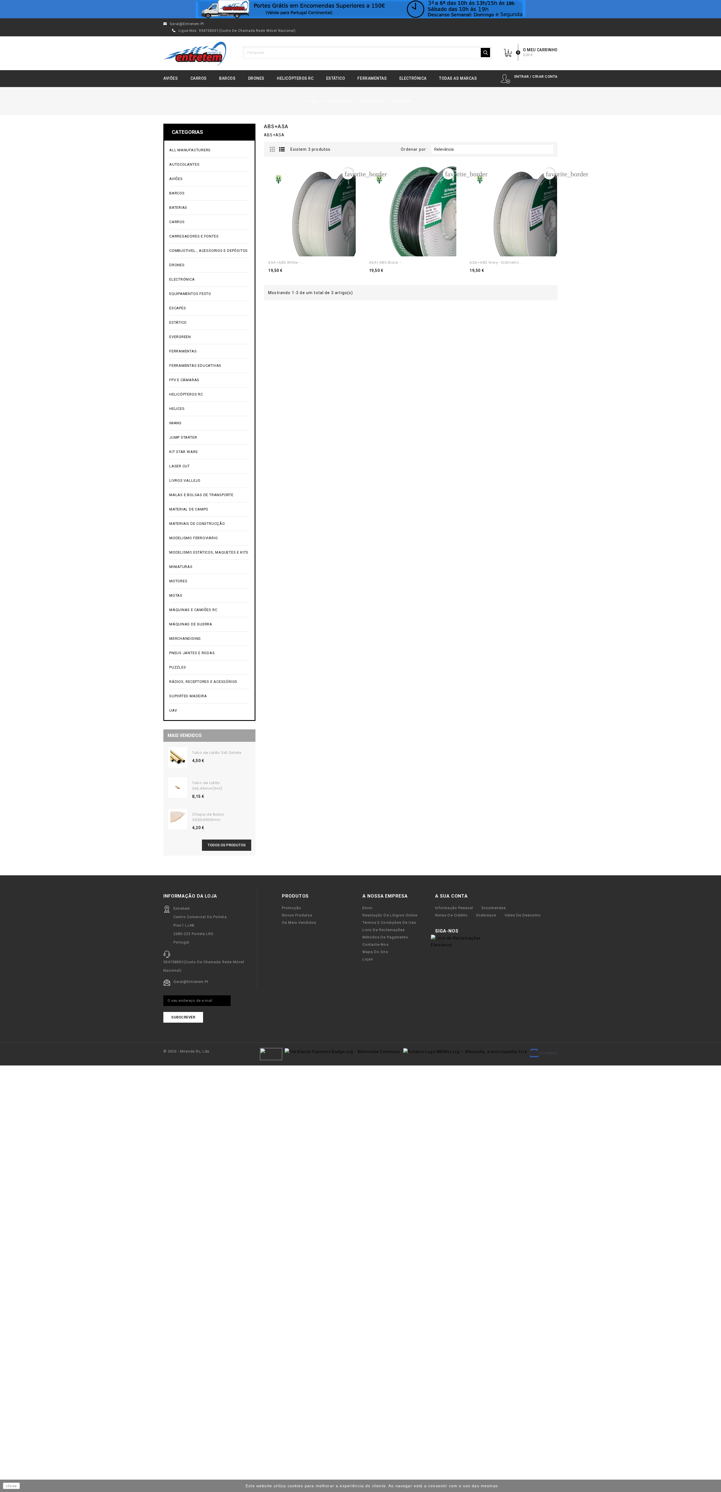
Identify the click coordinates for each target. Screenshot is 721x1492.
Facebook (465, 931)
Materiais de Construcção (208, 523)
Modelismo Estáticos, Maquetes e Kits (208, 552)
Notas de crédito (451, 915)
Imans (175, 423)
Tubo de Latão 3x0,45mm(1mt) (207, 785)
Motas (208, 595)
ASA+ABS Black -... (386, 262)
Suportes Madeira (188, 696)
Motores (208, 581)
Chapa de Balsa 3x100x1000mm (208, 817)
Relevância (491, 149)
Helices (208, 409)
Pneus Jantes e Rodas (192, 653)
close (11, 1486)
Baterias (208, 207)
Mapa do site (375, 952)
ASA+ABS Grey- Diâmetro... (495, 262)
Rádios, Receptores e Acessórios (203, 682)
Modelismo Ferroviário (208, 538)
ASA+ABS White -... (286, 262)
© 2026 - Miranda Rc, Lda (186, 1051)
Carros (198, 78)
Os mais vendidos (299, 922)
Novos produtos (297, 915)
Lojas (367, 959)
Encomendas (494, 908)
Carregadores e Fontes (208, 236)
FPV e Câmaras (208, 380)
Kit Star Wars (183, 452)
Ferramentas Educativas (195, 365)
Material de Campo (188, 509)
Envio (367, 908)
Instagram (484, 931)
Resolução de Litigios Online (389, 915)
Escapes (177, 308)
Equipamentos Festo (190, 294)
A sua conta (451, 896)
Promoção (291, 908)
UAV (208, 710)
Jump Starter (208, 437)
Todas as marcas (458, 78)
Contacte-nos (375, 944)
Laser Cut (179, 466)
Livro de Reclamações (383, 930)
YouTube (475, 931)
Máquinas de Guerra (190, 624)
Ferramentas (372, 78)
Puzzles (208, 667)
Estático (335, 78)
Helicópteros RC (295, 78)
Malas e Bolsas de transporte (201, 495)
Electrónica (413, 78)
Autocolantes (184, 164)
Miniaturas (208, 567)
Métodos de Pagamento (385, 937)
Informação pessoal (454, 908)
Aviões (170, 78)
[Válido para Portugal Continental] (360, 9)
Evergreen (180, 337)
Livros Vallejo (185, 480)
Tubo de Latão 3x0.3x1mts (216, 752)
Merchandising (208, 638)
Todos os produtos (227, 845)
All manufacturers (208, 150)
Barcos (227, 78)
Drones (256, 78)
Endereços (486, 915)
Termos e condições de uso (389, 922)
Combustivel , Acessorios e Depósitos (208, 250)
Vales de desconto (523, 915)
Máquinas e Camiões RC (208, 610)
